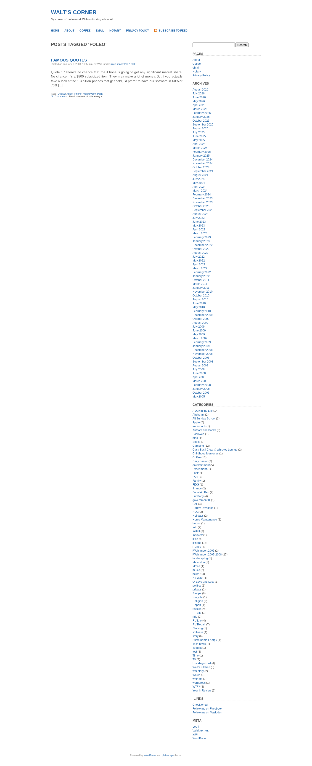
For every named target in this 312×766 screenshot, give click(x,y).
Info (195, 527)
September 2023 (203, 210)
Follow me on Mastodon (207, 712)
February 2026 (202, 113)
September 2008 (203, 361)
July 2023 (199, 217)
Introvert (198, 535)
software (198, 632)
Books (196, 441)
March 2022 (200, 268)
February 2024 (202, 194)
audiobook (199, 426)
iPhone (78, 93)
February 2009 (202, 342)
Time (196, 655)
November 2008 (203, 353)
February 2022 (202, 272)
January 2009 (201, 346)
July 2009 (199, 326)
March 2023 (200, 233)
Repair (197, 605)
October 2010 (201, 295)
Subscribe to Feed (173, 30)
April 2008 (199, 377)
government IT (201, 500)
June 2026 (199, 97)
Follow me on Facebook (207, 708)
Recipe (197, 593)
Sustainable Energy (205, 640)
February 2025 (202, 151)
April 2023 (199, 229)
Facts (196, 473)
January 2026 (201, 116)
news (196, 574)
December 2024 (203, 159)
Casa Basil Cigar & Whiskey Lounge (215, 449)
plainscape (168, 755)
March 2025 (200, 147)
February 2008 (202, 385)
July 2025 (199, 132)
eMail (100, 30)
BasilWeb (198, 434)
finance (197, 488)
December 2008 (203, 350)
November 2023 (203, 202)
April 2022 (199, 264)
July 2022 (199, 256)
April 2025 (199, 144)
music (196, 570)
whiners (197, 679)
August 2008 (200, 365)
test (195, 651)
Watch (196, 675)
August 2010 (200, 299)
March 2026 (200, 109)
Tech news (199, 644)
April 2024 (199, 186)
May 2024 (199, 182)
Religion (198, 601)
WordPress (199, 738)
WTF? (196, 686)
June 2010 (199, 303)
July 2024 (199, 179)
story (195, 636)
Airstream (198, 414)
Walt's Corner (73, 12)
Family (197, 480)
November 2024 (203, 163)
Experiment (200, 469)
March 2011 (200, 284)
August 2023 (200, 214)
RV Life (197, 620)
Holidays (198, 515)
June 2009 (199, 330)
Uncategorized (202, 663)
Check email (200, 704)
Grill (195, 504)
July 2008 (199, 369)
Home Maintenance (205, 519)
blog (195, 438)
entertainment (201, 465)
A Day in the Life (203, 410)
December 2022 (203, 245)
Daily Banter (200, 461)
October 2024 (201, 167)
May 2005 (199, 396)
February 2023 (202, 237)
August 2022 (200, 252)
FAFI (195, 476)
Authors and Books (204, 430)
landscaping (200, 558)
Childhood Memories (206, 453)
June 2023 (199, 221)
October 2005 (201, 392)
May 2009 (199, 334)
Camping (198, 445)
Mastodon (199, 562)
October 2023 (201, 206)
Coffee (84, 30)
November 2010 (203, 291)
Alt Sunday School (204, 418)
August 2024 (200, 175)
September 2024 (203, 171)
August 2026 (200, 89)
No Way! (198, 577)
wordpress (199, 682)
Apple (196, 422)
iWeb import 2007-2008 (123, 64)
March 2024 (200, 190)
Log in (196, 726)
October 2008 (201, 357)
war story (198, 671)
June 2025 (199, 136)
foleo (70, 93)
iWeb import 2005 (203, 550)
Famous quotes (69, 60)
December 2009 (203, 315)
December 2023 (203, 198)
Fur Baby (198, 496)
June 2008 (199, 373)
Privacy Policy (137, 30)
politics (197, 585)
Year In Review (202, 690)
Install (196, 531)
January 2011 (201, 287)
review (197, 609)
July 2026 (199, 93)
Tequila (197, 647)
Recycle (198, 597)
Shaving (198, 628)
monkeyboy (89, 93)
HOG (196, 511)
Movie (196, 566)
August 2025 (200, 128)
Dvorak (62, 93)
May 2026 (199, 101)
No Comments (59, 96)
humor (197, 523)
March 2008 (200, 381)
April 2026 (199, 105)
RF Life (197, 612)
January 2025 (201, 155)
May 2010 (199, 307)
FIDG (196, 484)
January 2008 (201, 388)
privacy (197, 589)
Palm (100, 93)
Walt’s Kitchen (201, 667)
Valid (201, 730)
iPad (195, 539)
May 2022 (199, 260)
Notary (115, 30)
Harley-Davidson (203, 508)
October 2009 (201, 318)
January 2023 (201, 241)
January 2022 (201, 276)
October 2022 (201, 249)
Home (55, 30)
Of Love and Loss (203, 581)
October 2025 (201, 120)
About (69, 30)
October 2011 (201, 280)
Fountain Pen (201, 492)
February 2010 (202, 311)
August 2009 (200, 322)
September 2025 (203, 124)
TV (194, 659)
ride (195, 616)
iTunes (197, 546)
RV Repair (199, 624)
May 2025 (199, 140)
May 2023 (199, 225)
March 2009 (200, 338)
